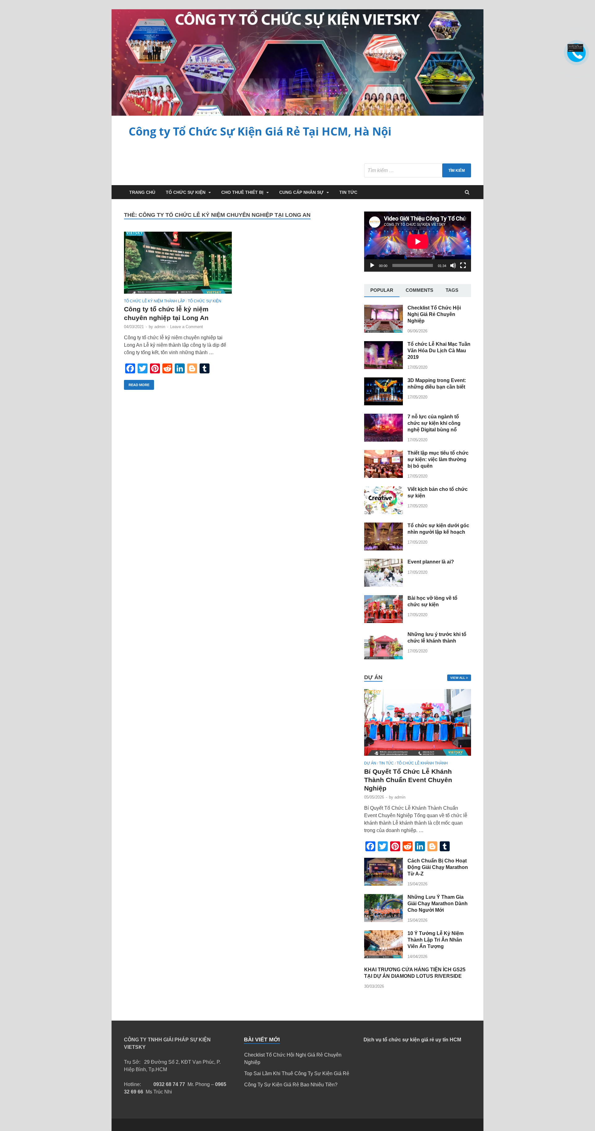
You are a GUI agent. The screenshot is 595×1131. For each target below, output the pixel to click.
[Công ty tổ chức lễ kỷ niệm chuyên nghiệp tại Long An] (178, 265)
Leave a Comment (186, 326)
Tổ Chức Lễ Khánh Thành (422, 763)
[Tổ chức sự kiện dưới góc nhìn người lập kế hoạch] (383, 548)
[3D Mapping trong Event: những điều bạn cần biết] (383, 403)
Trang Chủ (142, 192)
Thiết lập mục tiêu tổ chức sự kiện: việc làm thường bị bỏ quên (438, 459)
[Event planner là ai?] (383, 585)
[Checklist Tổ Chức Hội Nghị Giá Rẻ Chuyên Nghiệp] (383, 331)
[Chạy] (372, 265)
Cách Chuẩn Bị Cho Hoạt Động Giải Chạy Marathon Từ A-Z (438, 867)
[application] (417, 242)
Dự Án (370, 763)
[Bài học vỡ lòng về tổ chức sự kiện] (383, 621)
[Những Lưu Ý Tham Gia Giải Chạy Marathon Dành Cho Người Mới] (383, 920)
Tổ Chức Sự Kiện (185, 192)
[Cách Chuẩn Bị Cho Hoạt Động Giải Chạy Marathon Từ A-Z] (383, 884)
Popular (381, 290)
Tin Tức (348, 192)
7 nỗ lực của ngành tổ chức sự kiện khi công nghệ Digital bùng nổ (434, 423)
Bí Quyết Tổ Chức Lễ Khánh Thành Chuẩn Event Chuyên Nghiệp (408, 780)
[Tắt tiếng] (453, 265)
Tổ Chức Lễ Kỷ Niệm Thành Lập (154, 301)
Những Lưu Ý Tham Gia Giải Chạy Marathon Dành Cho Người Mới (438, 903)
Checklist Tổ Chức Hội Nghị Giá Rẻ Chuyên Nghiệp (434, 314)
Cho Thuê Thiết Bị (242, 192)
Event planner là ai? (431, 561)
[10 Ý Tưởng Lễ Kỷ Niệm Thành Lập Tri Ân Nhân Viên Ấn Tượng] (383, 956)
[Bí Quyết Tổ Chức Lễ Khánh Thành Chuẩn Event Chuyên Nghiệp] (417, 757)
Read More (139, 385)
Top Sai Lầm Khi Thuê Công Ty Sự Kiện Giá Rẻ (296, 1073)
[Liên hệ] (576, 50)
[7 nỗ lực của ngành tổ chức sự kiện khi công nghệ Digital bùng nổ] (383, 440)
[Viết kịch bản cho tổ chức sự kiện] (383, 512)
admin (159, 326)
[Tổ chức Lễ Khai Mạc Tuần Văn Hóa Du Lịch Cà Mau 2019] (383, 367)
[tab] (381, 290)
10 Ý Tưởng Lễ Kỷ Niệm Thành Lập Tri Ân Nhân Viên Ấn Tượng (436, 940)
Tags (452, 290)
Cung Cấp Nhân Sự (301, 192)
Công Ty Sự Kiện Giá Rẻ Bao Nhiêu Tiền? (290, 1084)
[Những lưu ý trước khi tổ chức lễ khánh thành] (383, 657)
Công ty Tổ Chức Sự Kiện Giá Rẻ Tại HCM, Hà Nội (260, 131)
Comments (419, 290)
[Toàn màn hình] (463, 265)
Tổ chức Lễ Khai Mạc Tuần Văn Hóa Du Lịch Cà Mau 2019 (439, 350)
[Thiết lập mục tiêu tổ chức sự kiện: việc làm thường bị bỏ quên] (383, 476)
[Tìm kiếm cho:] (417, 170)
